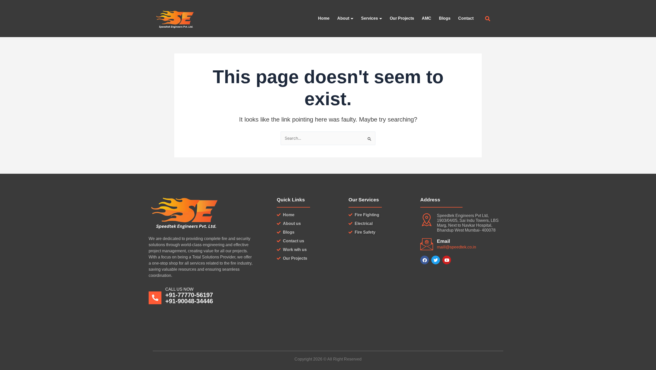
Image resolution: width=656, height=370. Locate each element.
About (343, 18)
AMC (426, 18)
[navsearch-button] (488, 19)
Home (324, 18)
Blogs (444, 18)
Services (369, 18)
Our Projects (402, 18)
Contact (466, 18)
